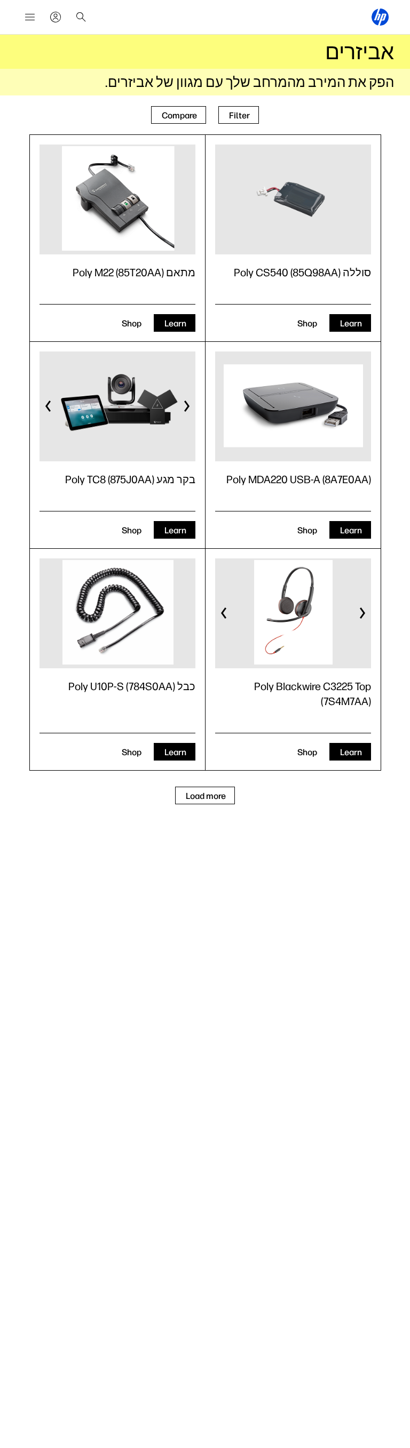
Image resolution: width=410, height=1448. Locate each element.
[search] (81, 17)
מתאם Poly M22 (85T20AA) (134, 272)
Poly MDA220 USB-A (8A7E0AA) (298, 479)
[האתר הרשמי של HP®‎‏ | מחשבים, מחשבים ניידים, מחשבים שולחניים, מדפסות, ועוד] (380, 17)
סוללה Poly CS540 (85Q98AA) (302, 272)
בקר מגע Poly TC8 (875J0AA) (130, 479)
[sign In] (55, 17)
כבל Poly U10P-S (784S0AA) (131, 686)
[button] (186, 406)
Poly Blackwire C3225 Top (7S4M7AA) (312, 694)
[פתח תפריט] (30, 17)
